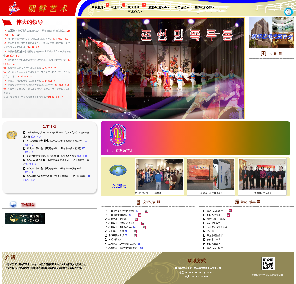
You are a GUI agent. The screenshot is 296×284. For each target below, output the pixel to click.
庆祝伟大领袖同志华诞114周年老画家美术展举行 (55, 141)
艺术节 (118, 6)
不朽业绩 (100, 6)
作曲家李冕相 (214, 215)
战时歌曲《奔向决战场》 (120, 227)
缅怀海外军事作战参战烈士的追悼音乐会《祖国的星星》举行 (38, 60)
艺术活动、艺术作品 (136, 8)
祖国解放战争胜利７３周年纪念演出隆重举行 (30, 39)
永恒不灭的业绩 (116, 235)
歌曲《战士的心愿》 (118, 215)
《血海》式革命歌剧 (217, 227)
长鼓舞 (210, 231)
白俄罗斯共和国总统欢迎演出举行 (25, 68)
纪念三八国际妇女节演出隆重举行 (25, 81)
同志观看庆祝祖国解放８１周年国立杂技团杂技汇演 (37, 30)
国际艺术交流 (203, 7)
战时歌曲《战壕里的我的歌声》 (124, 247)
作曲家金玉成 (214, 239)
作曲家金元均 (214, 243)
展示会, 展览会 (158, 7)
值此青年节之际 (116, 231)
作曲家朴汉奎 (214, 223)
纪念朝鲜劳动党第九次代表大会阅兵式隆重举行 (31, 85)
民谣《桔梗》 (115, 239)
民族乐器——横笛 (216, 219)
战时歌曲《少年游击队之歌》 (123, 243)
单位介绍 (181, 7)
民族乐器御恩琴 (215, 210)
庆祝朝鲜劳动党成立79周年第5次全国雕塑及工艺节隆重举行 (57, 176)
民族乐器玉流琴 (215, 247)
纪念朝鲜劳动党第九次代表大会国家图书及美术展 (52, 156)
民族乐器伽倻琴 (215, 235)
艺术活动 (49, 126)
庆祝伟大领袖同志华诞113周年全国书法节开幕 (54, 168)
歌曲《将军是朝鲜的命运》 (122, 210)
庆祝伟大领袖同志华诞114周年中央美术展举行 (54, 148)
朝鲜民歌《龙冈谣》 (118, 219)
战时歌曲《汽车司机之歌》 (122, 223)
